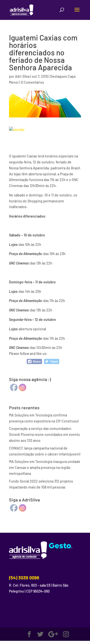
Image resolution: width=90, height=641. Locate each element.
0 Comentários (32, 82)
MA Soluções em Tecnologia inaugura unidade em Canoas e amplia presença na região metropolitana (44, 467)
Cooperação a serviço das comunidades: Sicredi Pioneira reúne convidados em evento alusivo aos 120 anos (44, 434)
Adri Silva (22, 76)
